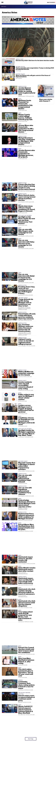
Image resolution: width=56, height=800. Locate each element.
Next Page (30, 739)
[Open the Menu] (2, 2)
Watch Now (50, 2)
